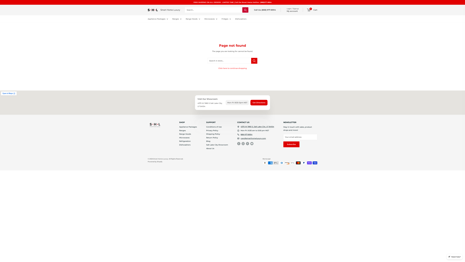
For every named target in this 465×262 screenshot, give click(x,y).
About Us (210, 148)
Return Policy (212, 138)
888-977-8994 (246, 134)
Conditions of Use (214, 127)
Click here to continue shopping (232, 68)
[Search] (245, 10)
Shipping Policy (213, 134)
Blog (208, 141)
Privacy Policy (212, 130)
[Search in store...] (254, 61)
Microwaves (209, 19)
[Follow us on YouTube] (251, 143)
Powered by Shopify (155, 162)
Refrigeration (185, 141)
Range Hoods (192, 19)
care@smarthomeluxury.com (253, 138)
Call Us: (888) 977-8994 (265, 10)
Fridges (225, 19)
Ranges (175, 19)
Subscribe (291, 144)
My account (292, 11)
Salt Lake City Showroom (217, 145)
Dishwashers (240, 19)
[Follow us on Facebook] (238, 143)
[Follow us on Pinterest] (247, 143)
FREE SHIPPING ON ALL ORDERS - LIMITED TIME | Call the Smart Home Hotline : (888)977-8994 (233, 2)
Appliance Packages (156, 19)
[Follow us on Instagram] (243, 143)
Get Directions (259, 103)
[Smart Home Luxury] (155, 125)
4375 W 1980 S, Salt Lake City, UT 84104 (257, 127)
